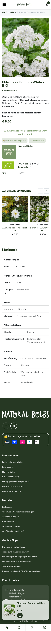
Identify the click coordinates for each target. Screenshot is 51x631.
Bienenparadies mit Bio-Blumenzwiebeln (21, 571)
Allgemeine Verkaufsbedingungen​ (18, 511)
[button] (40, 191)
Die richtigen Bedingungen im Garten (19, 556)
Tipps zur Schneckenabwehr (15, 551)
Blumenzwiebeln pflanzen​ (14, 546)
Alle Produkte (8, 12)
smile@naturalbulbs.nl (18, 600)
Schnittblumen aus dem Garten (16, 561)
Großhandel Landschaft (13, 531)
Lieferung (7, 507)
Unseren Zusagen (10, 516)
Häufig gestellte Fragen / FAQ (16, 481)
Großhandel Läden (11, 526)
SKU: (4, 173)
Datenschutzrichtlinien (12, 462)
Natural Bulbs (8, 471)
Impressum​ (7, 467)
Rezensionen (8, 521)
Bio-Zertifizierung (10, 476)
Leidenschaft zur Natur (13, 486)
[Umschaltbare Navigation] (4, 4)
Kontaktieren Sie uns (12, 491)
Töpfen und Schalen (11, 566)
